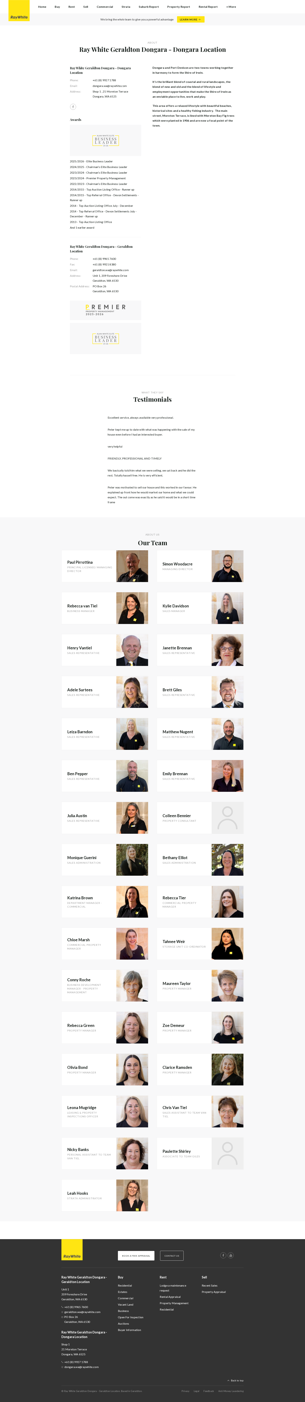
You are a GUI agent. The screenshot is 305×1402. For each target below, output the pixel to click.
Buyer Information (129, 1329)
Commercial (125, 1298)
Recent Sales (210, 1285)
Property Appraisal (214, 1291)
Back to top (237, 1380)
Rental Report (208, 6)
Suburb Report (149, 6)
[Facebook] (73, 107)
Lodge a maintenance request (173, 1288)
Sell (204, 1277)
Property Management (174, 1303)
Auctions (123, 1323)
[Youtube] (231, 1255)
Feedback (209, 1391)
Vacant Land (125, 1304)
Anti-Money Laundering (231, 1391)
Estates (122, 1291)
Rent (163, 1277)
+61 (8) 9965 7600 (104, 258)
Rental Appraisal (170, 1296)
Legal (196, 1391)
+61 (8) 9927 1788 (104, 80)
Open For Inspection (130, 1317)
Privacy (186, 1391)
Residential (125, 1285)
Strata (126, 6)
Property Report (178, 6)
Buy (120, 1277)
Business (123, 1310)
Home (42, 6)
